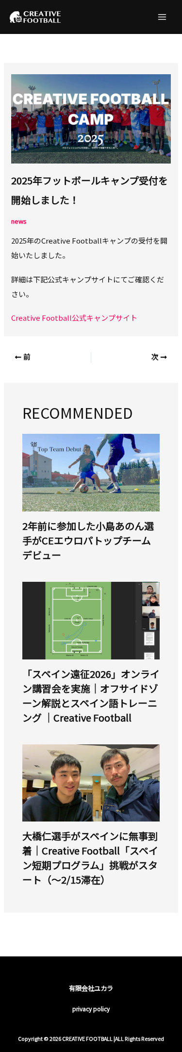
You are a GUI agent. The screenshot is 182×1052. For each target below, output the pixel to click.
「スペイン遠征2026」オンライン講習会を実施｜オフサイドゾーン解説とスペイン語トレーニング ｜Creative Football (91, 695)
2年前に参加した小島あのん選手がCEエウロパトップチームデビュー (88, 540)
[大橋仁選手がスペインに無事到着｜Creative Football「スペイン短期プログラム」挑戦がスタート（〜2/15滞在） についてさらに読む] (91, 782)
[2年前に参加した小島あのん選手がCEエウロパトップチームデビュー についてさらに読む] (91, 471)
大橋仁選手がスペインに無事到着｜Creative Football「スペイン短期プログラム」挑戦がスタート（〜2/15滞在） (90, 858)
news (19, 221)
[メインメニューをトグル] (162, 17)
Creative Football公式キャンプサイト (74, 317)
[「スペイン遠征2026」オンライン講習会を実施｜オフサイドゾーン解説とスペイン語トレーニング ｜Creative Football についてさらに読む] (91, 619)
